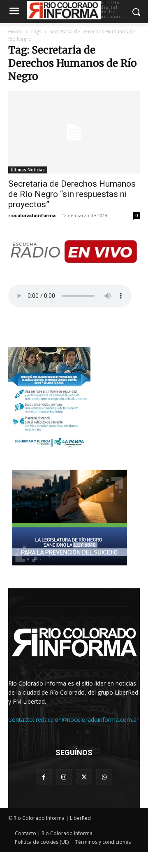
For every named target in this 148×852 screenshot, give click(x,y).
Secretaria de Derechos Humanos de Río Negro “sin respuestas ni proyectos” (72, 194)
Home (15, 31)
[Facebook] (44, 777)
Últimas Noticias (28, 170)
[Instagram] (64, 777)
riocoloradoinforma (32, 215)
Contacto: (22, 719)
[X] (84, 777)
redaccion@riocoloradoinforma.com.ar (87, 719)
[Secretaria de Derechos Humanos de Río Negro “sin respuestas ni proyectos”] (74, 132)
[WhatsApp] (104, 777)
